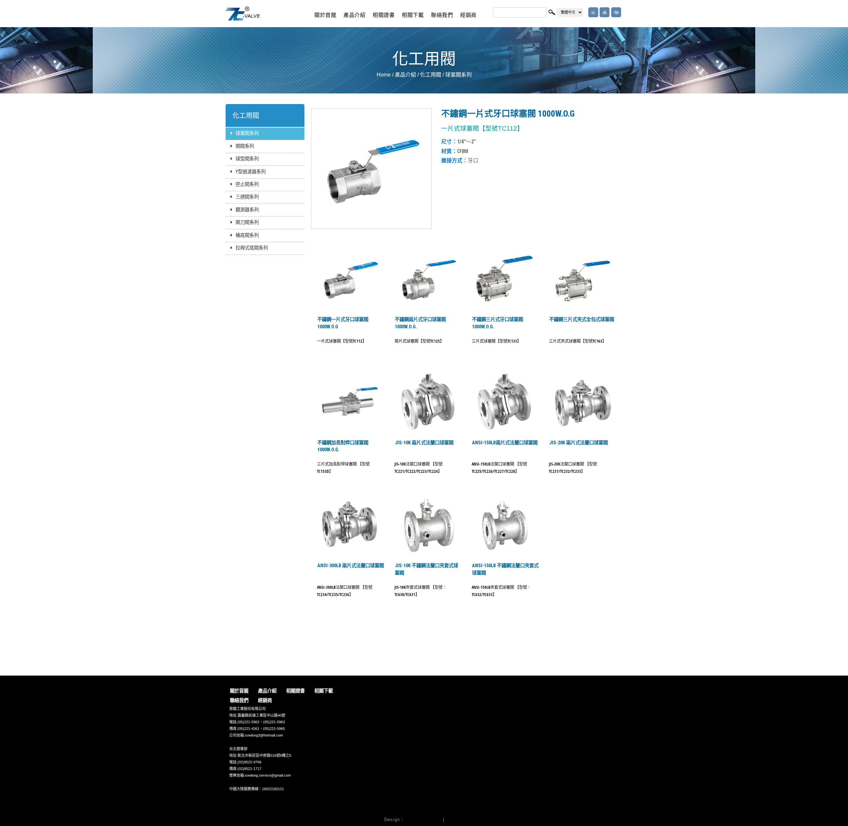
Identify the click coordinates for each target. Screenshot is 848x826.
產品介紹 (355, 15)
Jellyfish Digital (422, 819)
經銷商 (468, 15)
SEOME (455, 819)
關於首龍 (325, 15)
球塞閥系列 (458, 75)
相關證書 (384, 15)
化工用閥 (430, 75)
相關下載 (413, 15)
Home (384, 75)
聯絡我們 (442, 15)
